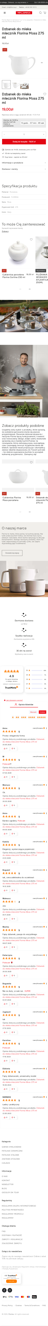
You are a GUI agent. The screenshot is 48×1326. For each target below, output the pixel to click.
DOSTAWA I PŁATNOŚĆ (12, 1235)
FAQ (4, 1231)
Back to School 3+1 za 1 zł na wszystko (20, 20)
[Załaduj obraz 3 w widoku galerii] (24, 84)
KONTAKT (6, 1180)
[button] (40, 13)
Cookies (19, 1305)
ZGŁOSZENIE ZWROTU (12, 1243)
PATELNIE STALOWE (10, 1155)
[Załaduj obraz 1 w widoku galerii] (6, 84)
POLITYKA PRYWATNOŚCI (13, 1210)
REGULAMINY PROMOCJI (13, 1214)
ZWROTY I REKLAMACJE (12, 1239)
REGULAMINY (8, 1218)
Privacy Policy (7, 1305)
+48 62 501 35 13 (31, 7)
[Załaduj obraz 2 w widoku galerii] (15, 84)
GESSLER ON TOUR (10, 1192)
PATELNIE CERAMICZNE (12, 1151)
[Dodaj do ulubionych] (45, 94)
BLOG (4, 1188)
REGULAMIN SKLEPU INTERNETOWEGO (19, 1206)
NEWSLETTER (8, 1184)
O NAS (5, 1176)
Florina (4, 20)
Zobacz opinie (11, 1281)
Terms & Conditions (32, 1305)
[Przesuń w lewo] (22, 289)
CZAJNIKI (6, 1163)
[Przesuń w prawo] (42, 63)
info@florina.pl (12, 7)
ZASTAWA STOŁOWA (11, 1159)
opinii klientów (11, 680)
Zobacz (5, 231)
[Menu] (4, 13)
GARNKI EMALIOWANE (11, 1147)
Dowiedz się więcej (12, 553)
